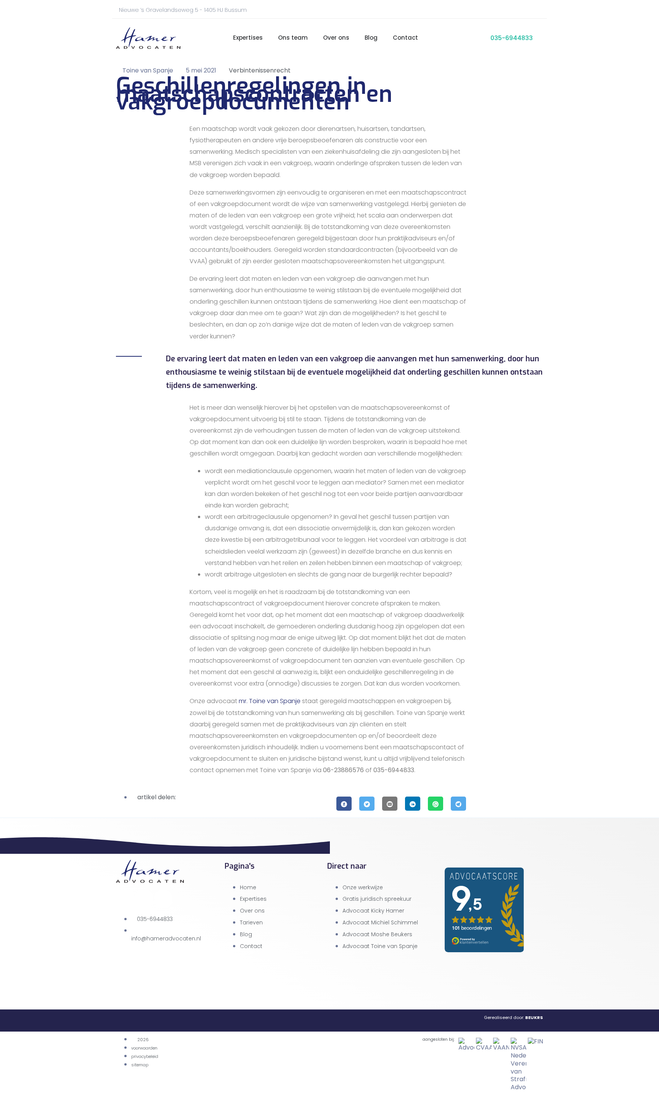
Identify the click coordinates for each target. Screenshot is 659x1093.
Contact (405, 38)
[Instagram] (527, 11)
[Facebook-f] (515, 11)
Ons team (293, 38)
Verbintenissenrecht (260, 70)
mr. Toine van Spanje (270, 701)
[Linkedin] (163, 899)
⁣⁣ (215, 38)
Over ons (336, 38)
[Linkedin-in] (540, 11)
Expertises (248, 38)
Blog (371, 38)
